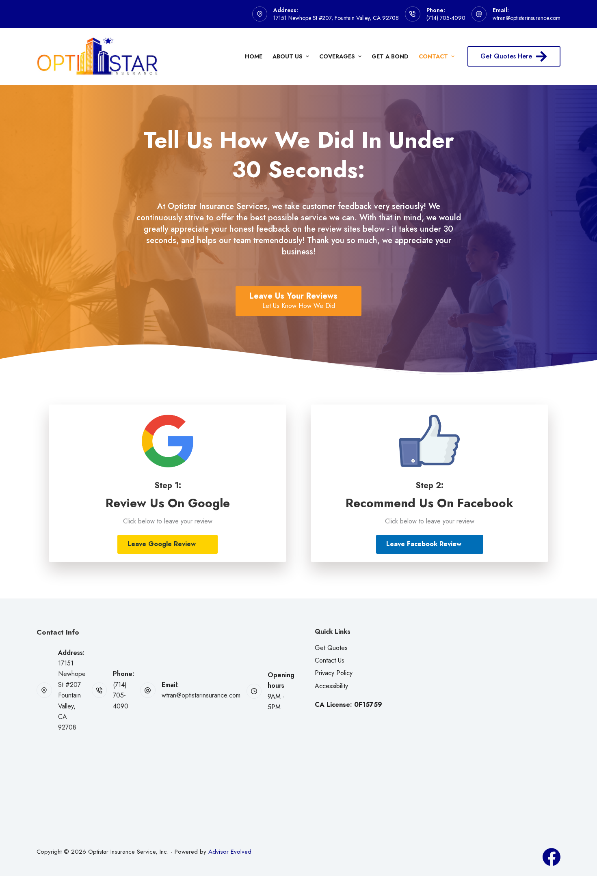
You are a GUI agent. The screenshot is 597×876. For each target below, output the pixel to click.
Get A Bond (390, 56)
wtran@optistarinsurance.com (526, 18)
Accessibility (331, 686)
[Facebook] (551, 857)
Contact (433, 56)
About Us (288, 56)
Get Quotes (331, 647)
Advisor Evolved (229, 851)
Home (253, 56)
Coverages (337, 56)
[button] (167, 544)
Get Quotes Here (506, 56)
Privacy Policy (334, 673)
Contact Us (329, 660)
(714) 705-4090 (445, 18)
